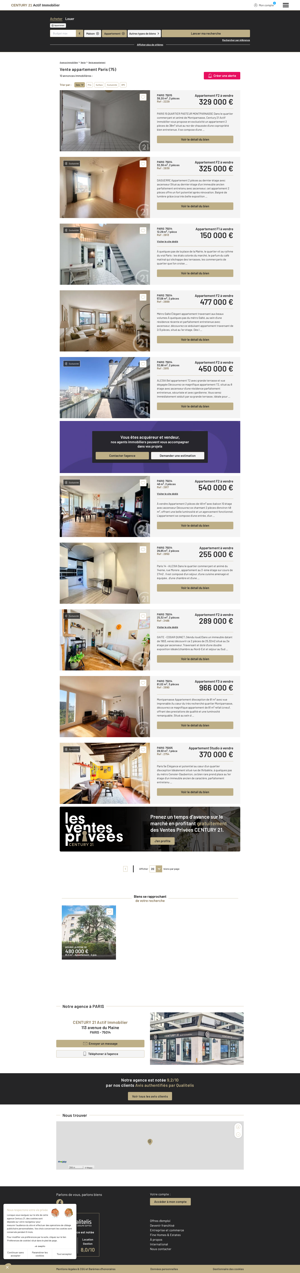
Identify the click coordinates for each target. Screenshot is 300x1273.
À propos (156, 1239)
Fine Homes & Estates (165, 1235)
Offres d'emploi (160, 1221)
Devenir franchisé (162, 1225)
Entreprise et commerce (167, 1230)
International (159, 1244)
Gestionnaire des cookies (228, 1269)
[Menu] (286, 4)
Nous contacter (160, 1249)
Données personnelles (164, 1269)
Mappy (90, 1167)
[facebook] (59, 1202)
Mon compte (266, 5)
